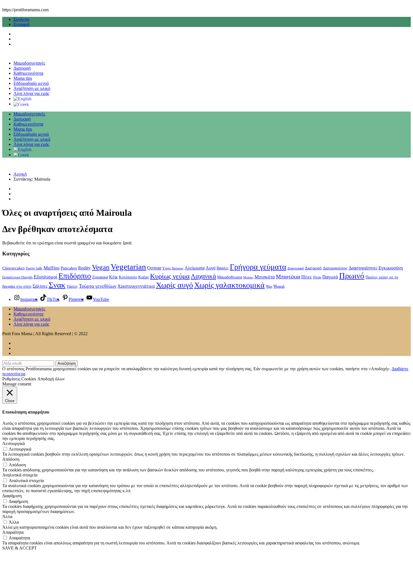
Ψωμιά (279, 286)
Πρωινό (351, 275)
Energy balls (34, 268)
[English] (22, 98)
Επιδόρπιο (74, 275)
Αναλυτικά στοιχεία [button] (19, 475)
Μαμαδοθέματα (229, 277)
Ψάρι (269, 287)
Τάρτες (72, 286)
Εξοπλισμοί (45, 277)
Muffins (52, 268)
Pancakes (69, 268)
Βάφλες (223, 268)
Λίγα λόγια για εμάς (31, 93)
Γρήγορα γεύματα (258, 266)
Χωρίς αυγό (174, 285)
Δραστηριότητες (363, 267)
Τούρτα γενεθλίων (97, 286)
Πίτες (306, 277)
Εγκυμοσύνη (390, 268)
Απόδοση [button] (10, 459)
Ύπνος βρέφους (172, 268)
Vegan (101, 267)
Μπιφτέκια (288, 276)
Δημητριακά (295, 268)
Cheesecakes (13, 268)
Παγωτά (330, 277)
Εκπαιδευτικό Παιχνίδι (17, 277)
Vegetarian (128, 266)
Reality (84, 267)
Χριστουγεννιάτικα (136, 286)
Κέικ (113, 276)
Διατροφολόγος (335, 268)
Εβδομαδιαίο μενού (31, 83)
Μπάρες (248, 277)
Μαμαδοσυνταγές (29, 63)
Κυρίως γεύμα (170, 276)
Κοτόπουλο (128, 277)
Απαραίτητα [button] (13, 532)
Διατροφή (22, 68)
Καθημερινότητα (28, 73)
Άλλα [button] (7, 516)
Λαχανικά (203, 276)
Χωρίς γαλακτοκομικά (229, 285)
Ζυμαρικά (100, 277)
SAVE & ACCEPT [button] (19, 548)
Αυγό (210, 267)
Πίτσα (317, 277)
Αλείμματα (195, 267)
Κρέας (143, 277)
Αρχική (20, 174)
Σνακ (57, 284)
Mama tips (22, 78)
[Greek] (21, 103)
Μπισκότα (265, 277)
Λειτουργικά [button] (13, 443)
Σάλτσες (40, 286)
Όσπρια (154, 267)
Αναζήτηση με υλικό (31, 88)
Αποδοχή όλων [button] (51, 378)
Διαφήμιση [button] (12, 495)
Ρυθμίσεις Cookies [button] (19, 378)
